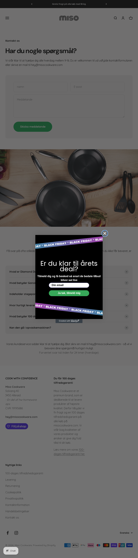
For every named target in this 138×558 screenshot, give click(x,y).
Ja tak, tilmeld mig (69, 293)
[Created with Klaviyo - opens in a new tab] (69, 321)
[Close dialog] (105, 233)
